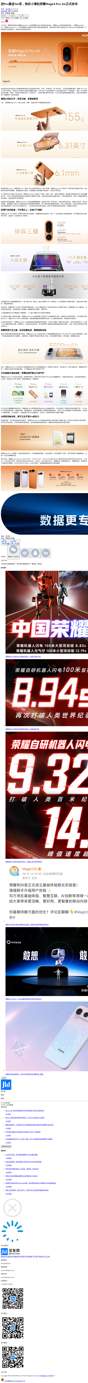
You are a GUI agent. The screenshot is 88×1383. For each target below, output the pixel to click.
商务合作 (42, 1256)
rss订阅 (47, 1256)
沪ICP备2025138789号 (46, 1376)
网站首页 (4, 1256)
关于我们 (35, 1256)
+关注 (4, 1078)
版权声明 (10, 1256)
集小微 (8, 9)
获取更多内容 (6, 1146)
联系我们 (23, 1256)
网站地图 (29, 1256)
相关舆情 (4, 11)
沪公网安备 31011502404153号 (14, 1381)
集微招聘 (16, 1256)
